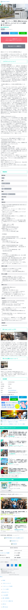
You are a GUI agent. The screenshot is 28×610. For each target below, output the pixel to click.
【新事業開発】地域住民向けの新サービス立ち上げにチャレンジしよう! (18, 451)
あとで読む (5, 399)
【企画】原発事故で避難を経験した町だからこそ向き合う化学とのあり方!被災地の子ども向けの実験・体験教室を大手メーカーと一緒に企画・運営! (18, 434)
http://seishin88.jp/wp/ (12, 390)
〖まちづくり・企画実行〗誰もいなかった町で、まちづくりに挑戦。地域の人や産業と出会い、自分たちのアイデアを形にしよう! (18, 461)
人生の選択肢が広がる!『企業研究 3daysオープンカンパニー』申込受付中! (18, 486)
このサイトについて (18, 550)
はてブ (22, 397)
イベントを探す (17, 552)
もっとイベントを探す (6, 490)
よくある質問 (16, 555)
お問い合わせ (5, 607)
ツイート (13, 33)
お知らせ (4, 604)
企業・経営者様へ (17, 557)
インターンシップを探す (5, 552)
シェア (4, 33)
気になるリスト (3, 555)
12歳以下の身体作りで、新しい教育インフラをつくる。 (21, 527)
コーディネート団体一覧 (5, 557)
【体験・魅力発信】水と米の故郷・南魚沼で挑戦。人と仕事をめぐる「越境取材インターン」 (14, 512)
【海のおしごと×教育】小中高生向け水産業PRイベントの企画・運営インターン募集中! (18, 443)
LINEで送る (23, 33)
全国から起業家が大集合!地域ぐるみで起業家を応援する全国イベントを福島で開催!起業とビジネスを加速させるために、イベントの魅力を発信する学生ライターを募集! (18, 470)
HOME (1, 550)
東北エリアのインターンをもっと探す (10, 475)
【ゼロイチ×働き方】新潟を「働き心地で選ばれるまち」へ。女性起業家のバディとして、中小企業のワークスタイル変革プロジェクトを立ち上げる (7, 527)
